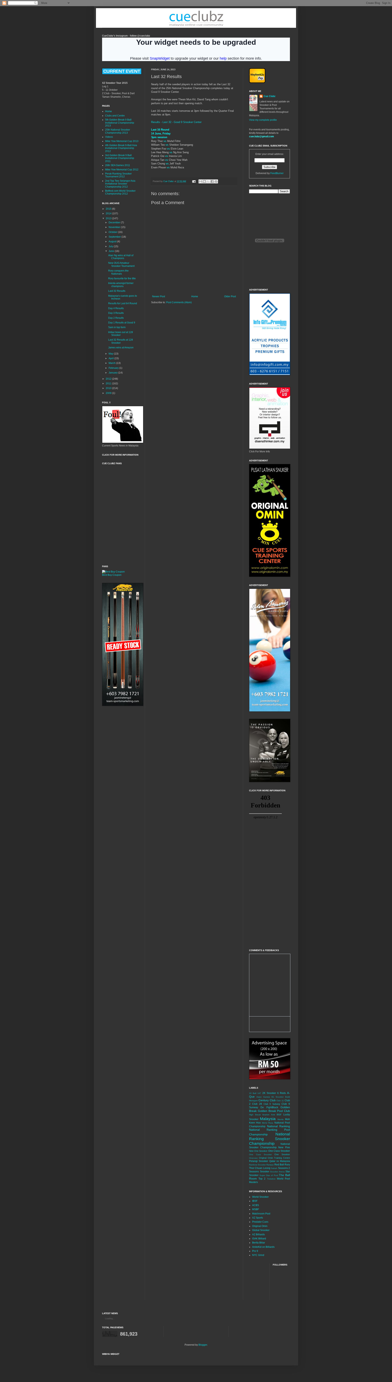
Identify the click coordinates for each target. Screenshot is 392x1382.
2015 (109, 208)
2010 (109, 388)
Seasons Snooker (259, 1171)
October (113, 232)
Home (194, 296)
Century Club (267, 1100)
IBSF (279, 1114)
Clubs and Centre (115, 115)
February (114, 368)
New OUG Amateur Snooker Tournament (121, 264)
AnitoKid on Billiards (263, 1247)
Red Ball (279, 1164)
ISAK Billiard (259, 1238)
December (115, 222)
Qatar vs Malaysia (279, 1161)
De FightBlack (269, 1107)
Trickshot (271, 1179)
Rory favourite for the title (122, 278)
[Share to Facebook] (212, 181)
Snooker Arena (277, 1172)
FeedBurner (277, 173)
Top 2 (261, 1178)
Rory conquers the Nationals (118, 272)
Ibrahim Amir (268, 1115)
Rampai (270, 1165)
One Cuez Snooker (260, 1154)
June (112, 251)
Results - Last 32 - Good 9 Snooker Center (176, 122)
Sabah (274, 1168)
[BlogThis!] (204, 181)
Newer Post (158, 296)
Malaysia (268, 1119)
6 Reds (281, 1093)
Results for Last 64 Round (122, 303)
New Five (284, 1147)
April (111, 358)
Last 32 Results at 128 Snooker (120, 341)
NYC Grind (258, 1255)
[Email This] (200, 181)
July (111, 246)
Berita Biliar (258, 1242)
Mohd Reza (267, 1123)
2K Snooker (269, 1093)
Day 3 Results (116, 313)
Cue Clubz (269, 96)
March (112, 363)
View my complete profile (263, 120)
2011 (109, 383)
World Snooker (260, 1196)
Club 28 (257, 1103)
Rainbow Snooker (257, 1165)
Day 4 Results (116, 308)
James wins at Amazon (121, 347)
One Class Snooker (279, 1150)
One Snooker (282, 1154)
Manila (280, 1119)
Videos (109, 136)
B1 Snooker (278, 1097)
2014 (109, 213)
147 (259, 1093)
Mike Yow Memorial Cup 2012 (121, 169)
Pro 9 (255, 1251)
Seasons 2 (284, 1168)
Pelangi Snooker (258, 1161)
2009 (109, 393)
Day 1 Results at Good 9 (121, 322)
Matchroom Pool (261, 1213)
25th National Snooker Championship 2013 (117, 131)
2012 (109, 378)
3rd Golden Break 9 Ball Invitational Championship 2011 (119, 158)
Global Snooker (261, 1230)
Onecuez (253, 1158)
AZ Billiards (258, 1234)
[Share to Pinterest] (216, 181)
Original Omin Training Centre (274, 1158)
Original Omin (259, 1226)
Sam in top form (117, 327)
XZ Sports (257, 1217)
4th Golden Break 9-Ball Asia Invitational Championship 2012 (121, 148)
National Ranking (278, 1126)
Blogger (202, 1344)
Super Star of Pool (268, 1175)
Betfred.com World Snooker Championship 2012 (120, 192)
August (113, 241)
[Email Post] (193, 181)
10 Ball (252, 1093)
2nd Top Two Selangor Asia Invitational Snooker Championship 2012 (120, 183)
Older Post (230, 296)
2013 (109, 218)
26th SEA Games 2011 (117, 165)
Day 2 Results (116, 317)
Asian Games (263, 1097)
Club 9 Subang (272, 1104)
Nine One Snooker (258, 1151)
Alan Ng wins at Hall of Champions (120, 257)
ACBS (255, 1205)
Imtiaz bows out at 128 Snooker (120, 334)
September (115, 236)
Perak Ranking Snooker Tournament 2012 (118, 175)
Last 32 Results (116, 291)
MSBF (255, 1209)
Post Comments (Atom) (179, 302)
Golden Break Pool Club (274, 1111)
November (115, 227)
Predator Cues (260, 1221)
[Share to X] (208, 181)
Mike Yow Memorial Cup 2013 (121, 141)
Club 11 (280, 1100)
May (111, 353)
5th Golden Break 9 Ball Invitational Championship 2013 (119, 122)
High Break (255, 1115)
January (113, 372)
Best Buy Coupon (111, 575)
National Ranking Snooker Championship (269, 1139)
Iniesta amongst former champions (121, 284)
